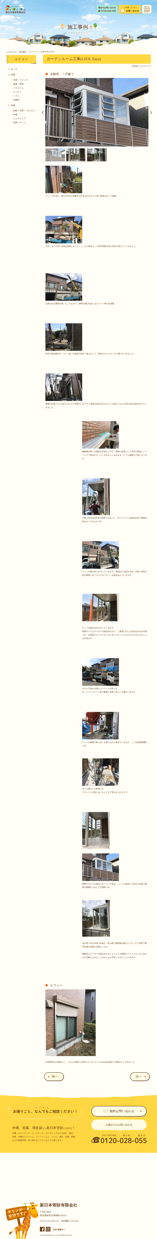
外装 (13, 105)
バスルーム (18, 87)
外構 (15, 114)
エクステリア (19, 118)
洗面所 (16, 99)
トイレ (16, 95)
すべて (14, 69)
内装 (13, 74)
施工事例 (22, 51)
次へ (139, 1076)
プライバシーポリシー (49, 1221)
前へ (55, 1076)
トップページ (11, 51)
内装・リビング (20, 79)
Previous (43, 112)
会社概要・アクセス (70, 1221)
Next (151, 112)
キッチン (17, 91)
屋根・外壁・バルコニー (24, 110)
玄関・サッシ (19, 122)
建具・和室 (18, 83)
